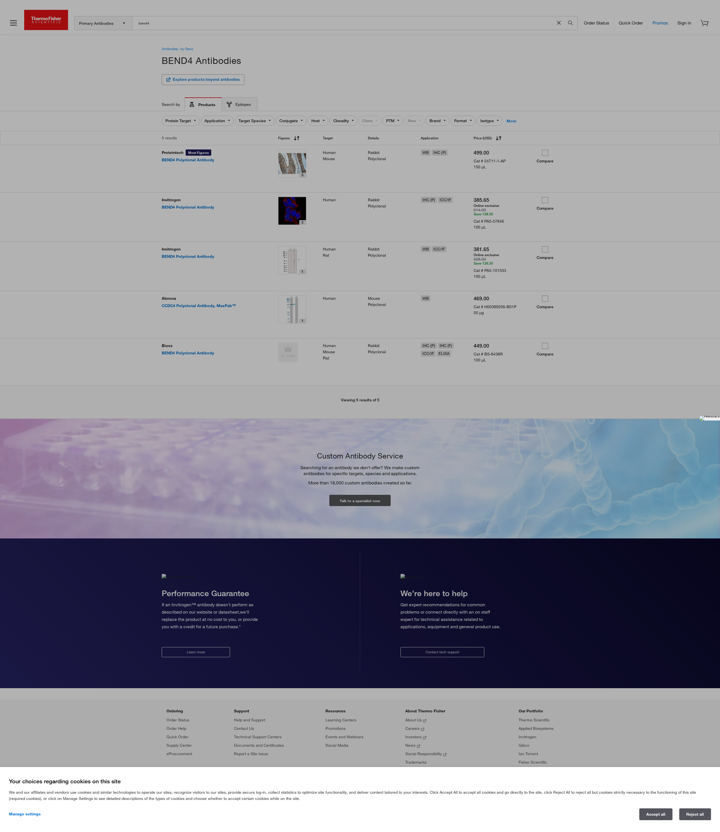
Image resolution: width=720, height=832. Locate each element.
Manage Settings (25, 814)
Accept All (655, 814)
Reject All (695, 814)
